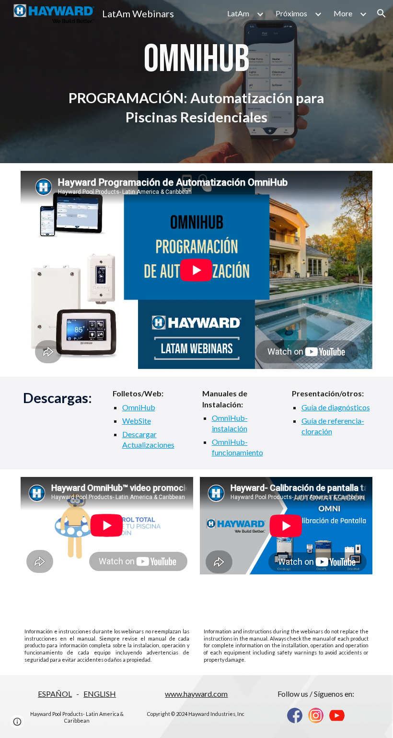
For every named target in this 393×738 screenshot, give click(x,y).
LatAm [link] (238, 13)
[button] (381, 13)
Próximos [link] (291, 13)
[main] (196, 82)
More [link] (343, 13)
